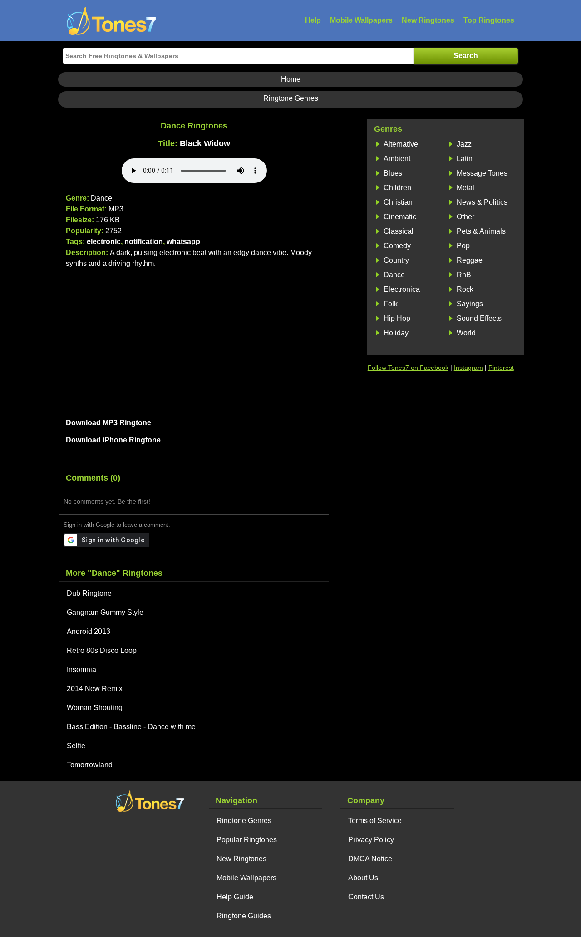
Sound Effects (479, 318)
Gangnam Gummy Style (105, 612)
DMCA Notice (370, 859)
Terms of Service (375, 820)
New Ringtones (428, 20)
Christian (398, 202)
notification (143, 241)
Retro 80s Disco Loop (102, 650)
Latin (465, 158)
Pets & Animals (481, 231)
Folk (391, 304)
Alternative (401, 144)
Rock (465, 289)
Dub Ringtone (89, 593)
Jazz (464, 144)
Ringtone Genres (290, 98)
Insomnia (81, 669)
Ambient (397, 158)
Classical (399, 231)
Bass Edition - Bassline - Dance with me (131, 727)
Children (397, 187)
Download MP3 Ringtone (108, 423)
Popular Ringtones (247, 840)
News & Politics (482, 202)
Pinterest (501, 367)
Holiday (396, 333)
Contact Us (366, 897)
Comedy (397, 246)
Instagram (468, 367)
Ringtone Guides (244, 916)
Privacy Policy (371, 840)
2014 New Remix (95, 688)
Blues (393, 173)
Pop (463, 246)
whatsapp (183, 241)
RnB (464, 275)
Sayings (470, 304)
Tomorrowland (90, 765)
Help (313, 20)
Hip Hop (397, 318)
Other (465, 217)
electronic (104, 241)
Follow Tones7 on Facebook (408, 367)
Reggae (470, 260)
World (466, 333)
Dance (394, 275)
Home (290, 79)
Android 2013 (88, 631)
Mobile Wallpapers (361, 20)
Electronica (402, 289)
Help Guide (235, 897)
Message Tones (482, 173)
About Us (363, 878)
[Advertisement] (194, 341)
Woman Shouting (95, 707)
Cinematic (400, 217)
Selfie (76, 746)
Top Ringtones (488, 20)
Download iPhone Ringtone (113, 440)
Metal (465, 187)
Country (396, 260)
